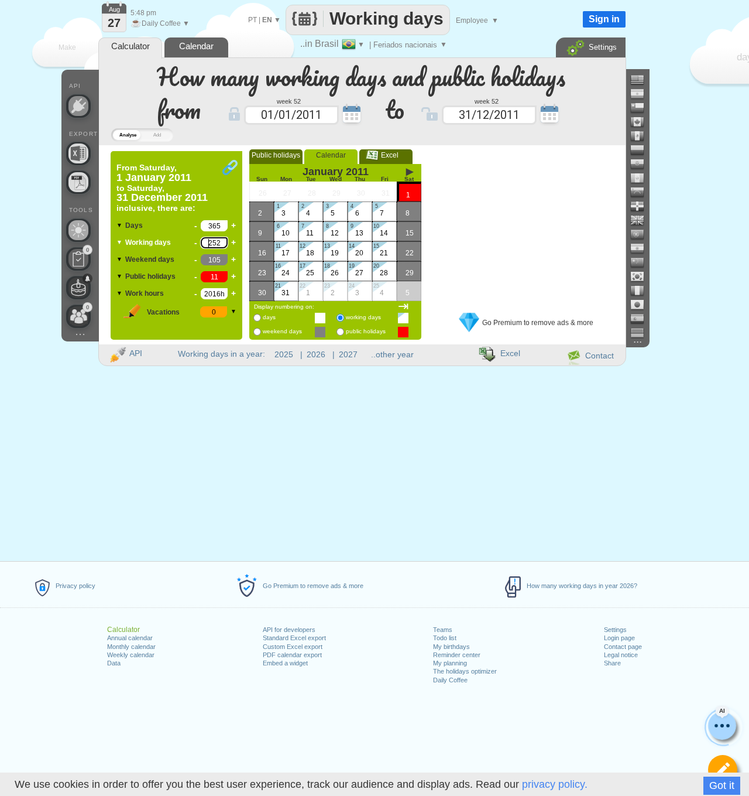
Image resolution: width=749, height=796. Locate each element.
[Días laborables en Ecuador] (642, 164)
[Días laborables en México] (642, 136)
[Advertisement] (526, 224)
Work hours (144, 293)
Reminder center (456, 654)
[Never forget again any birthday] (78, 287)
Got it (721, 785)
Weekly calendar (130, 654)
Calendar (331, 155)
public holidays (366, 331)
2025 (283, 354)
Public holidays (150, 276)
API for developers (289, 629)
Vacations (163, 312)
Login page (619, 637)
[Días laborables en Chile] (642, 108)
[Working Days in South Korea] (642, 276)
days (269, 317)
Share (612, 663)
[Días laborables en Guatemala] (642, 178)
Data (114, 663)
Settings (615, 629)
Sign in (604, 19)
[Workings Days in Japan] (642, 305)
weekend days (282, 331)
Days (134, 225)
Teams (442, 629)
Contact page (623, 646)
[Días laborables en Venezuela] (642, 192)
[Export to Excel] (78, 153)
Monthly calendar (131, 646)
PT (252, 20)
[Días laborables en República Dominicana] (642, 206)
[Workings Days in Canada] (642, 122)
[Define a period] (722, 769)
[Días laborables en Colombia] (642, 150)
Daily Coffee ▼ (160, 23)
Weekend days (149, 259)
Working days (148, 242)
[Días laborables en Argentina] (642, 94)
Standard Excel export (294, 637)
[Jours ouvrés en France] (642, 290)
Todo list (444, 637)
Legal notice (621, 654)
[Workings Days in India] (642, 248)
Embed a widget (285, 663)
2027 (348, 354)
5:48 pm (143, 13)
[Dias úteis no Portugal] (642, 234)
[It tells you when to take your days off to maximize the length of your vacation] (78, 230)
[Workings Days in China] (642, 262)
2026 (316, 354)
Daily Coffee (450, 680)
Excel (386, 155)
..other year (392, 354)
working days (363, 317)
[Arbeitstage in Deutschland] (642, 333)
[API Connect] (78, 106)
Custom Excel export (292, 646)
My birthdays (451, 646)
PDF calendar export (292, 654)
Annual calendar (130, 637)
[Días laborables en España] (642, 319)
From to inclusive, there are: (162, 188)
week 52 (289, 101)
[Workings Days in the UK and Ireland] (642, 220)
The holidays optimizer (465, 671)
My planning (450, 663)
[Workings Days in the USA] (642, 80)
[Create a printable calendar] (78, 182)
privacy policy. (554, 784)
